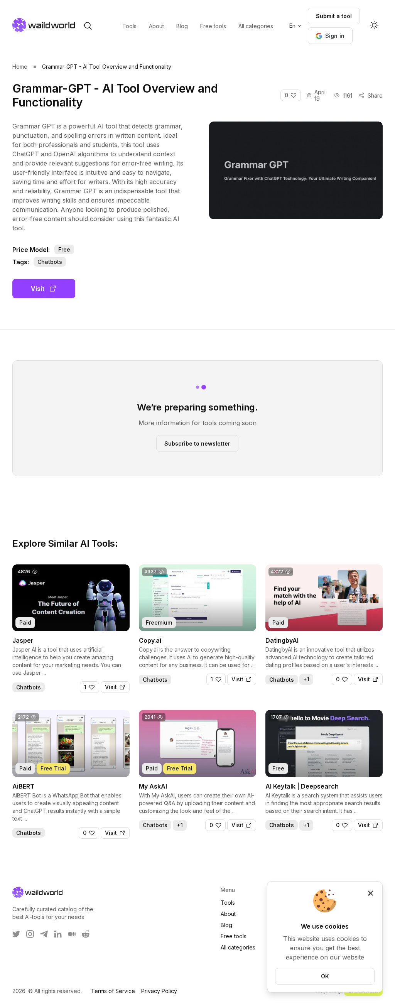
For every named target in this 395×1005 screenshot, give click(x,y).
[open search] (87, 25)
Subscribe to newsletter (197, 443)
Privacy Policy (159, 991)
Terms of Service (113, 991)
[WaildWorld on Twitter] (16, 934)
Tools (228, 902)
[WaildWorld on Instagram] (30, 934)
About (228, 913)
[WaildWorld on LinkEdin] (58, 934)
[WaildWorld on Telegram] (44, 934)
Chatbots (49, 261)
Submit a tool (334, 16)
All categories (238, 947)
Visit (37, 288)
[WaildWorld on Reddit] (85, 934)
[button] (330, 35)
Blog (226, 925)
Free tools (233, 936)
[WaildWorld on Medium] (72, 934)
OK (325, 976)
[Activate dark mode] (374, 26)
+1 (306, 679)
